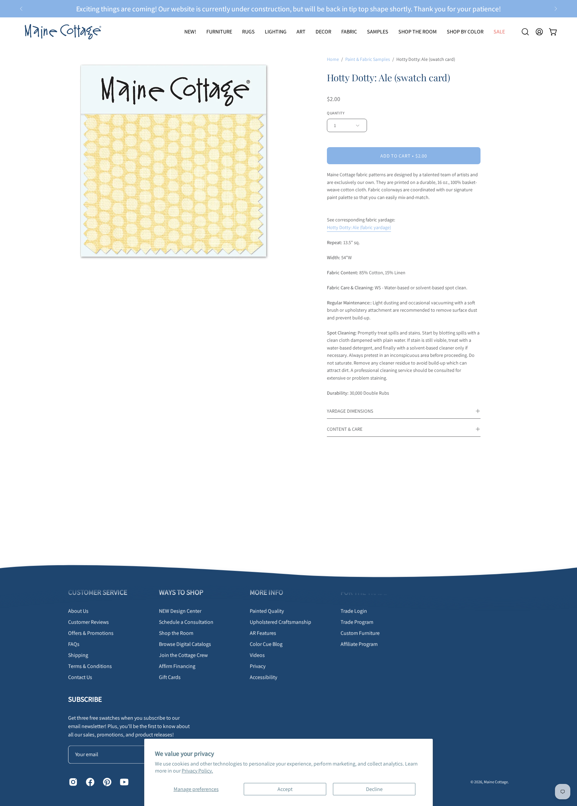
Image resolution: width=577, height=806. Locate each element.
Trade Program (357, 621)
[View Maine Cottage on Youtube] (123, 782)
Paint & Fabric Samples (367, 59)
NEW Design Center (180, 610)
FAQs (73, 643)
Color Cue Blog (266, 643)
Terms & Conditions (90, 666)
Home (333, 59)
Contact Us (80, 677)
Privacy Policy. (197, 770)
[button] (248, 31)
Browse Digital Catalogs (185, 643)
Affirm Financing (177, 666)
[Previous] (21, 9)
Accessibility (263, 677)
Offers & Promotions (91, 632)
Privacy (257, 666)
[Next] (556, 9)
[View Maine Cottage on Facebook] (89, 782)
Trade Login (354, 610)
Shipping (78, 655)
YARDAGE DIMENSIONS (350, 411)
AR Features (263, 632)
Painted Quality (267, 610)
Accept (285, 789)
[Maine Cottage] (62, 31)
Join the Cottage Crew (183, 655)
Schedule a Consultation (186, 621)
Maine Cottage (496, 781)
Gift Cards (170, 677)
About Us (78, 610)
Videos (257, 655)
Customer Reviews (88, 621)
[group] (288, 8)
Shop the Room (176, 632)
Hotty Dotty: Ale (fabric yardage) (359, 227)
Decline (374, 789)
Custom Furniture (360, 632)
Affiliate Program (359, 643)
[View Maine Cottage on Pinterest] (106, 782)
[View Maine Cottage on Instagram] (72, 782)
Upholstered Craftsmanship (280, 621)
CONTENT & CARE (345, 429)
